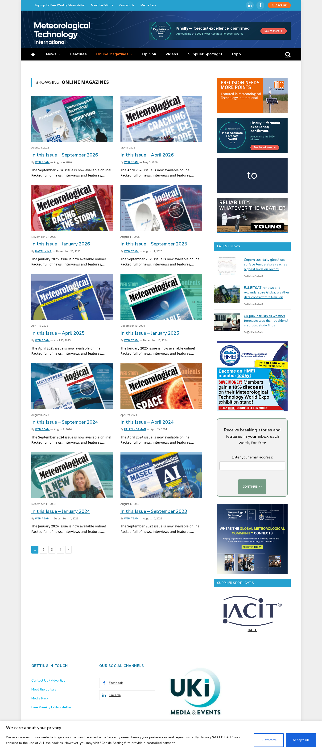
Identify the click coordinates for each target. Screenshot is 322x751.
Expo (236, 54)
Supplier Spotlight (205, 54)
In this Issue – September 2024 (64, 422)
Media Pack (148, 5)
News (51, 54)
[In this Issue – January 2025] (161, 297)
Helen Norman (135, 429)
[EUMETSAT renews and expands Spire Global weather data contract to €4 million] (227, 294)
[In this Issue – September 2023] (161, 475)
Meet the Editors (102, 5)
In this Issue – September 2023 (153, 511)
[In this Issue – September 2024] (72, 386)
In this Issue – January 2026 (60, 244)
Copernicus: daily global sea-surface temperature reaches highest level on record (265, 264)
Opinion (149, 54)
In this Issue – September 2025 (153, 244)
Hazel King (43, 251)
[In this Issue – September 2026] (72, 119)
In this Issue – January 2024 (60, 511)
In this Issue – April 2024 (147, 422)
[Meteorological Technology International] (60, 31)
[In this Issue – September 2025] (161, 208)
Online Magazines (112, 54)
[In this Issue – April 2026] (161, 119)
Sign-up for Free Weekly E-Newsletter (59, 5)
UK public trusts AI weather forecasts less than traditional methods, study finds (266, 321)
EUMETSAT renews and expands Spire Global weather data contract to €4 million (266, 292)
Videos (171, 54)
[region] (161, 736)
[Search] (287, 54)
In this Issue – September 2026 (64, 155)
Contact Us (126, 5)
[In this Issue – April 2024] (161, 386)
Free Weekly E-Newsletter (51, 707)
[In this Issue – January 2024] (72, 475)
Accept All (301, 740)
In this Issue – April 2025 (58, 333)
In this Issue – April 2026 (147, 155)
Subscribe (279, 5)
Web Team (42, 162)
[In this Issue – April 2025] (72, 297)
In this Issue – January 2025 (149, 333)
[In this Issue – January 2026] (72, 208)
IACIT (252, 630)
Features (78, 54)
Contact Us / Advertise (48, 680)
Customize (268, 740)
